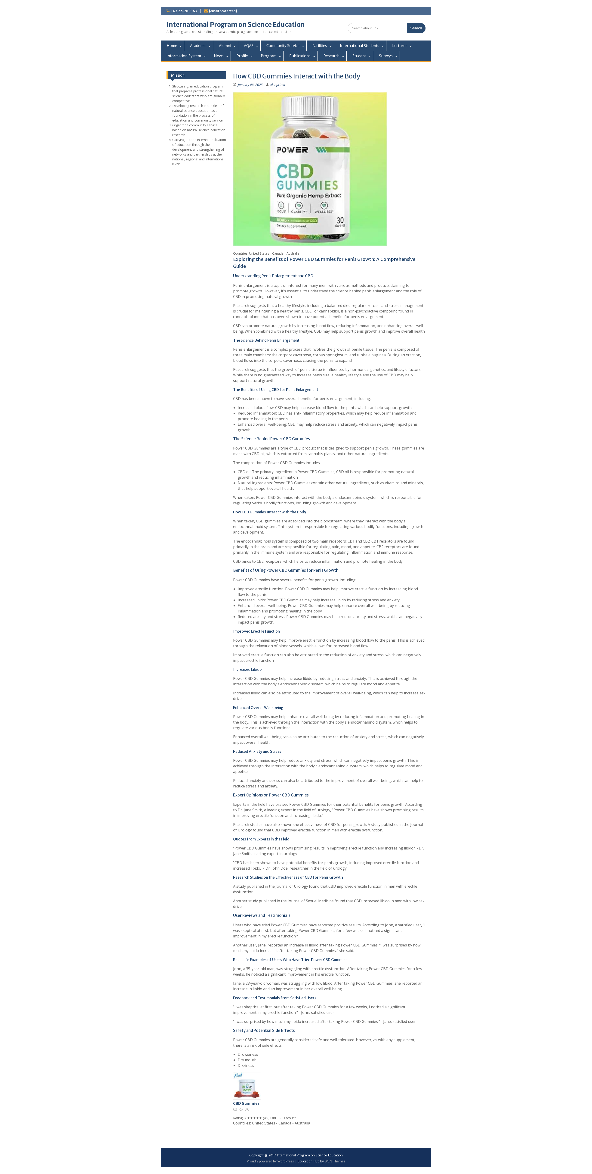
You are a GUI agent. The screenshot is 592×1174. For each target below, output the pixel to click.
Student (359, 55)
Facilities (319, 45)
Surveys (386, 55)
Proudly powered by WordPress (270, 1161)
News (219, 55)
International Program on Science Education (235, 24)
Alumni (225, 45)
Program (268, 55)
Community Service (282, 45)
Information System (183, 55)
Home (172, 45)
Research (331, 55)
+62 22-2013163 (184, 11)
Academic (198, 45)
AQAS (248, 45)
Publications (300, 55)
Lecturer (399, 45)
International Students (359, 45)
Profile (242, 55)
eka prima (277, 84)
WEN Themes (335, 1161)
